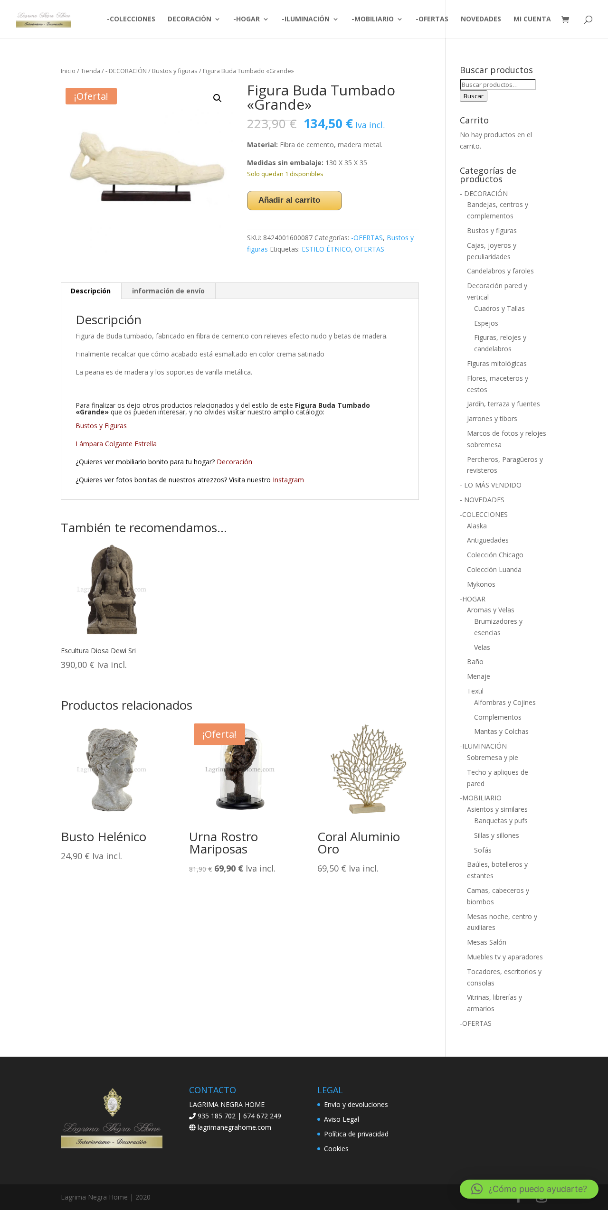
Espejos (486, 323)
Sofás (483, 849)
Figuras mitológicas (497, 363)
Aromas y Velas (490, 609)
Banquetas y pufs (501, 820)
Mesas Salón (486, 942)
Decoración (235, 461)
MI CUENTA (532, 19)
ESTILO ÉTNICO (326, 248)
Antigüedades (488, 539)
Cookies (336, 1148)
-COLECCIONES (131, 19)
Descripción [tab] (91, 290)
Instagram (288, 479)
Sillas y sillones (496, 835)
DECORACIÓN (189, 19)
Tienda (90, 70)
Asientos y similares (497, 809)
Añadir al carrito (289, 200)
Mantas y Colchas (501, 731)
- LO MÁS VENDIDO (491, 484)
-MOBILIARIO (373, 19)
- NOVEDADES (482, 499)
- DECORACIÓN (126, 70)
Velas (482, 647)
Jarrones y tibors (492, 418)
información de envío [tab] (168, 290)
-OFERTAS (432, 19)
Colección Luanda (494, 569)
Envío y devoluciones (356, 1104)
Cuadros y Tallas (499, 308)
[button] (217, 98)
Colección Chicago (495, 554)
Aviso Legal (341, 1119)
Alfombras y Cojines (505, 702)
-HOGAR (246, 19)
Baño (475, 661)
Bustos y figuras (175, 70)
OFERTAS (369, 248)
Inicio (68, 70)
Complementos (498, 717)
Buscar (474, 96)
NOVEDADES (481, 19)
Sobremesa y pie (492, 757)
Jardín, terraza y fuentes (503, 403)
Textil (475, 690)
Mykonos (481, 584)
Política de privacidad (356, 1133)
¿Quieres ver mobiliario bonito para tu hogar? (146, 461)
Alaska (477, 525)
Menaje (478, 676)
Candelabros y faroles (500, 270)
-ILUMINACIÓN (306, 19)
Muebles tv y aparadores (505, 956)
